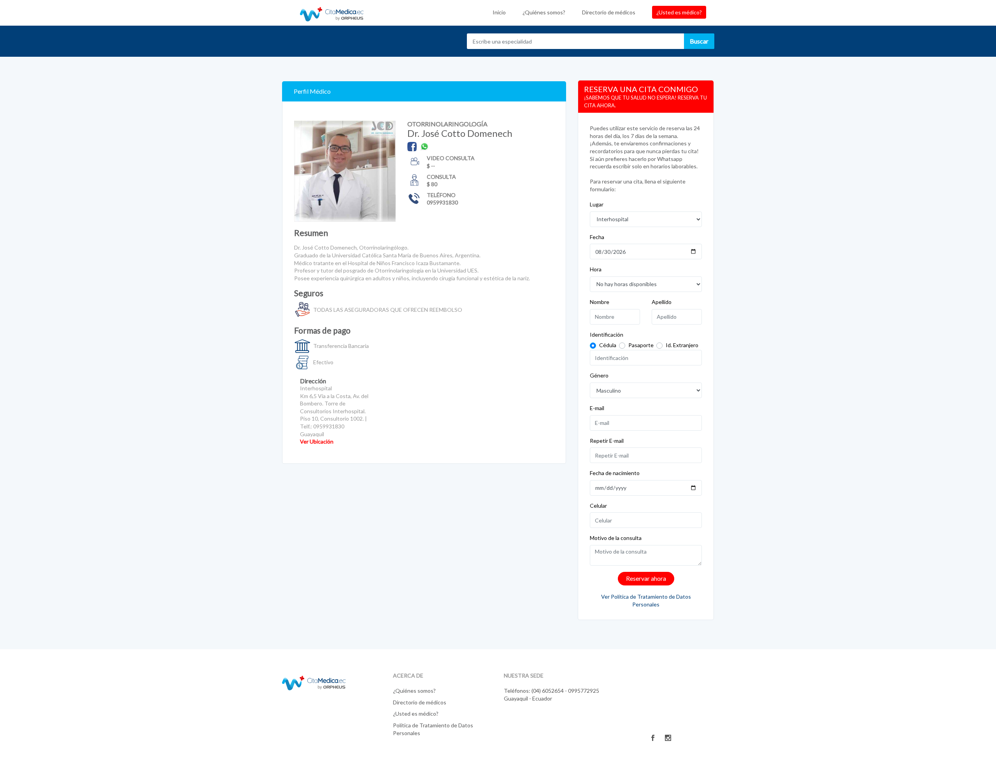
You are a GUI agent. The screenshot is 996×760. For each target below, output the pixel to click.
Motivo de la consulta (616, 538)
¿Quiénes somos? (544, 12)
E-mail (597, 408)
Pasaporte (641, 345)
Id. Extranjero (682, 345)
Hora (595, 269)
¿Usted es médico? (679, 12)
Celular (598, 505)
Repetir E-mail (607, 440)
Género (599, 375)
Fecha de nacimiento (615, 473)
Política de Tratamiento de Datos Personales (433, 729)
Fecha (597, 237)
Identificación (606, 334)
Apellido (662, 302)
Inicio (499, 12)
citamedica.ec (331, 12)
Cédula (607, 345)
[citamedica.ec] (313, 682)
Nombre (599, 302)
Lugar (596, 204)
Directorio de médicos (608, 12)
